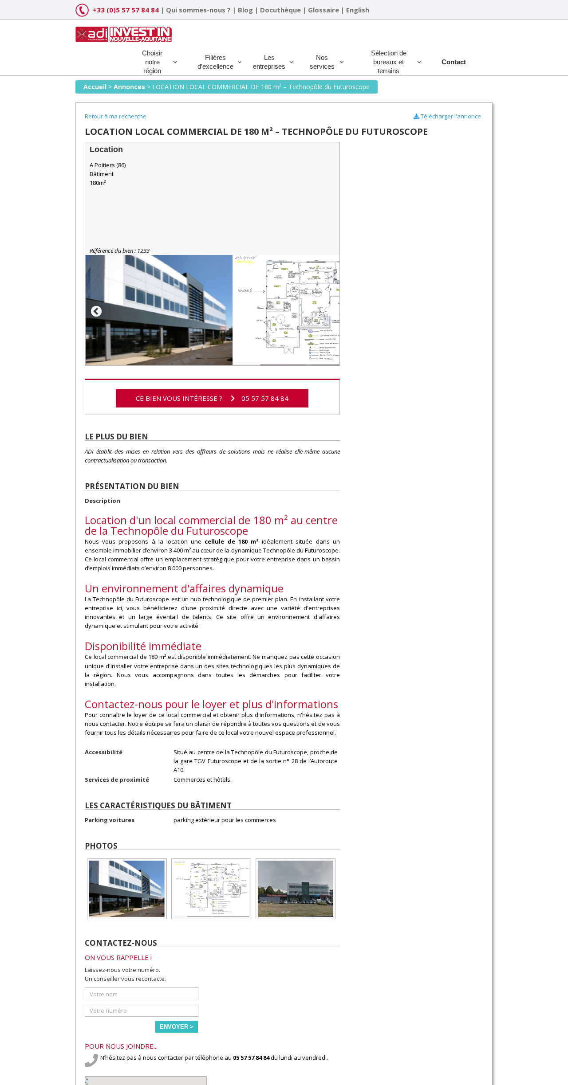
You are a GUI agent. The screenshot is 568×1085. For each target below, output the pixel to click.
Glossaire (323, 9)
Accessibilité (103, 752)
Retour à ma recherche (115, 116)
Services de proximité (117, 779)
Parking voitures (109, 820)
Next (330, 310)
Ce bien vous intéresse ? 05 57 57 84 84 (212, 398)
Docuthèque (280, 9)
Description (102, 501)
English (357, 9)
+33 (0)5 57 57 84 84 (126, 9)
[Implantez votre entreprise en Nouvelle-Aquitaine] (123, 31)
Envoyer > (176, 1026)
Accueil (94, 86)
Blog (245, 9)
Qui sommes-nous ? (198, 9)
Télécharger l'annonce (450, 116)
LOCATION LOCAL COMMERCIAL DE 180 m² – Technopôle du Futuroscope (261, 86)
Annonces (129, 86)
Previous (94, 310)
